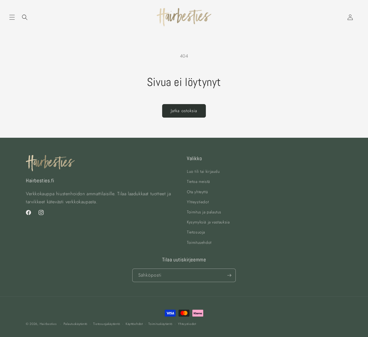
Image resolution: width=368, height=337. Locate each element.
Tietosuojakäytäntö (106, 323)
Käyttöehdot (134, 323)
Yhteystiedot (198, 202)
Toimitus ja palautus (204, 212)
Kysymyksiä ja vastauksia (208, 222)
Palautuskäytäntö (75, 323)
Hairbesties (48, 323)
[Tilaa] (229, 275)
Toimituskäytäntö (160, 323)
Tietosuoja (196, 232)
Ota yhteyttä (197, 192)
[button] (12, 17)
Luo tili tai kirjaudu (203, 171)
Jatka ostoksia (184, 111)
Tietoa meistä (198, 181)
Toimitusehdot (199, 242)
